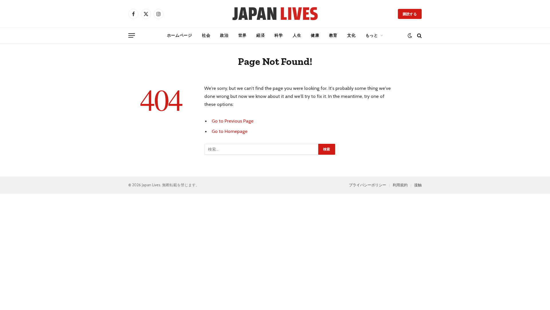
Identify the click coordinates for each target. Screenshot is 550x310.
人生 (297, 35)
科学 (278, 35)
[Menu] (131, 35)
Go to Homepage (229, 131)
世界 (242, 35)
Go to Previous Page (233, 121)
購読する (410, 14)
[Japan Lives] (275, 13)
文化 (351, 35)
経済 (260, 35)
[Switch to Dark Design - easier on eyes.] (409, 35)
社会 (206, 35)
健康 (315, 35)
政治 (224, 35)
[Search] (419, 35)
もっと (372, 35)
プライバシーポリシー (367, 185)
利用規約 (400, 185)
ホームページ (179, 35)
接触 (418, 185)
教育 (333, 35)
